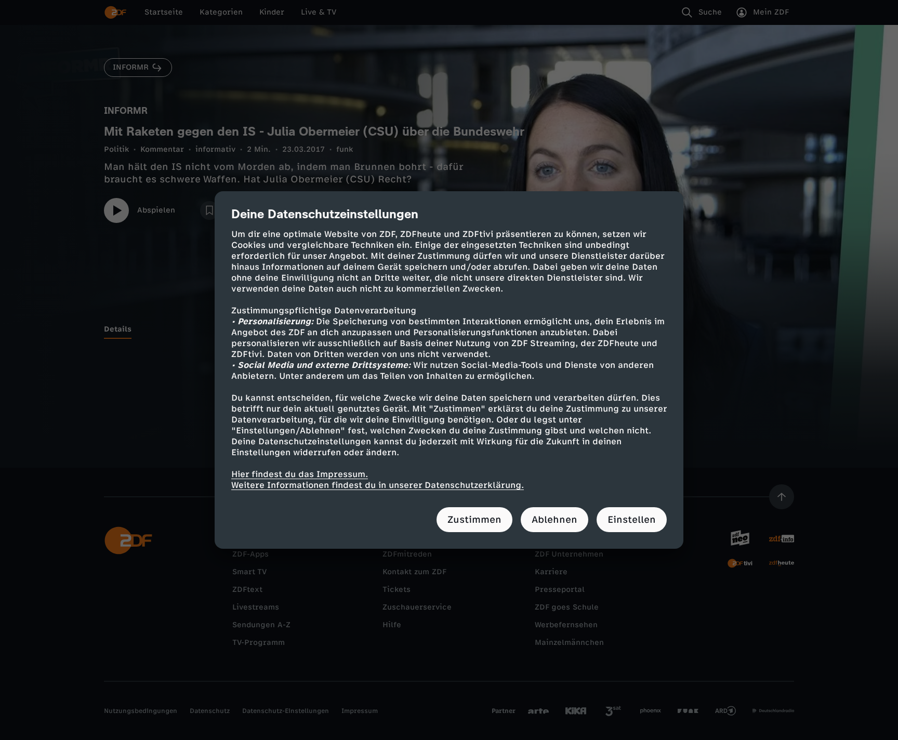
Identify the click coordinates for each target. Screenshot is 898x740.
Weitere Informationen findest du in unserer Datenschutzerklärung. (377, 485)
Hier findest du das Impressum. (299, 474)
